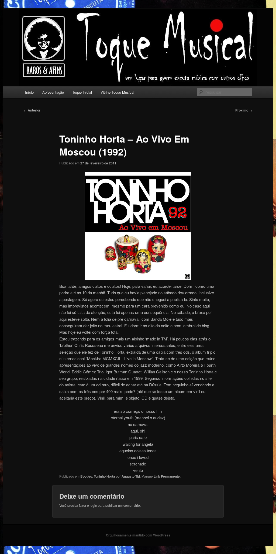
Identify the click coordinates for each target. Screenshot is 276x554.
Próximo (243, 110)
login (93, 505)
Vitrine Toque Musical (117, 92)
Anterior (32, 110)
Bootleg (86, 476)
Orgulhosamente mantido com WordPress (138, 535)
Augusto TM (131, 476)
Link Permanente (167, 476)
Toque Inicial (82, 92)
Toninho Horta (104, 476)
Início (29, 92)
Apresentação (53, 92)
